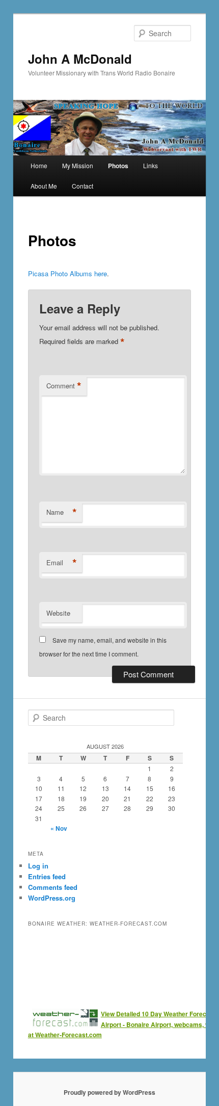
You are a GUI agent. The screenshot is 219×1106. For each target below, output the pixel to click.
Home (39, 165)
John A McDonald (80, 58)
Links (150, 165)
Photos (118, 165)
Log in (38, 866)
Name (61, 512)
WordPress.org (51, 898)
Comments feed (52, 887)
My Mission (77, 165)
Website (58, 613)
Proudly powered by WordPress (109, 1092)
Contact (82, 185)
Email (61, 563)
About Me (44, 185)
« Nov (58, 828)
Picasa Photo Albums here (67, 273)
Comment (63, 386)
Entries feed (47, 876)
